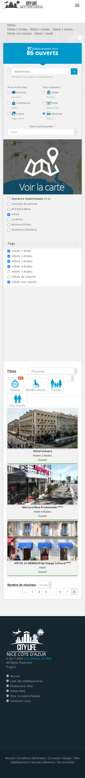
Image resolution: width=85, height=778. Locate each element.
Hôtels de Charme (24, 277)
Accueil (15, 676)
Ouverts (16, 385)
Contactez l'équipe (60, 758)
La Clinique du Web (38, 658)
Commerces (23, 103)
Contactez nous (20, 701)
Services (21, 92)
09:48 (31, 199)
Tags (11, 243)
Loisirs (20, 114)
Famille (56, 390)
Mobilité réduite (36, 390)
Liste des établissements (26, 681)
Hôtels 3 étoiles (22, 261)
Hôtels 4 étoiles (22, 266)
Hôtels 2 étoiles (22, 256)
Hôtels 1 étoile (21, 251)
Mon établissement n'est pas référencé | (45, 760)
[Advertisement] (32, 331)
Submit (74, 71)
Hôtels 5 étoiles (22, 271)
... (53, 592)
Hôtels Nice (17, 691)
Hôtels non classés (24, 282)
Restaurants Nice (21, 686)
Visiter (55, 92)
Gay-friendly (17, 405)
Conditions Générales (31, 758)
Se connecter (65, 762)
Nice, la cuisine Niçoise (25, 696)
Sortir (54, 103)
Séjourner (57, 114)
